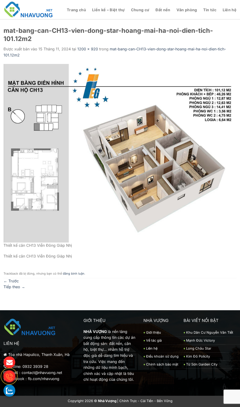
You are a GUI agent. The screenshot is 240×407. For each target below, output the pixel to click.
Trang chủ (76, 9)
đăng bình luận (73, 273)
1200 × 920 (87, 49)
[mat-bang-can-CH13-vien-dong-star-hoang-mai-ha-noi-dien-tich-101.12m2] (120, 152)
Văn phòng (186, 9)
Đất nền (162, 9)
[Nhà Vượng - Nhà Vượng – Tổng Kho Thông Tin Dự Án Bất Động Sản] (29, 10)
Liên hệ (229, 9)
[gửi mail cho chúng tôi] (9, 362)
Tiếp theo (14, 286)
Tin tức (210, 9)
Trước (11, 281)
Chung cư (140, 9)
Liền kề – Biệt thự (108, 9)
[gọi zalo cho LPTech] (9, 390)
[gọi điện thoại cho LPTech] (9, 376)
